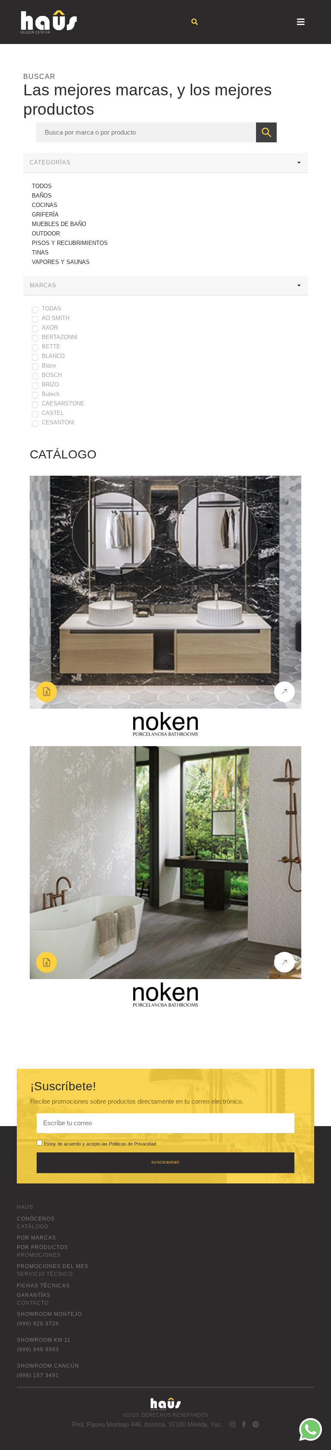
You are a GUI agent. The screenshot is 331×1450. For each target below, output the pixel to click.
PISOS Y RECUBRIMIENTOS (70, 243)
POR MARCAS (36, 1238)
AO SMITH (55, 318)
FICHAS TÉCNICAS (43, 1286)
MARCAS (43, 285)
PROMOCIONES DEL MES (52, 1266)
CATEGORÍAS (50, 162)
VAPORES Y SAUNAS (61, 262)
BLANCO (53, 356)
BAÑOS (42, 195)
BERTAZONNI (60, 337)
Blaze (49, 365)
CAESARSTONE (63, 403)
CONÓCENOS (36, 1219)
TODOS (42, 186)
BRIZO (50, 384)
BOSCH (52, 375)
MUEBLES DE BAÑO (59, 224)
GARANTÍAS (33, 1295)
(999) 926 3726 (38, 1324)
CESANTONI (58, 422)
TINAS (40, 252)
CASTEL (53, 413)
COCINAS (44, 205)
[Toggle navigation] (300, 22)
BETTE (51, 346)
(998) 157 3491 (38, 1375)
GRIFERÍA (45, 214)
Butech (50, 394)
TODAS (51, 308)
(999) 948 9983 (38, 1349)
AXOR (50, 327)
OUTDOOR (46, 233)
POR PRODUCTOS (42, 1247)
